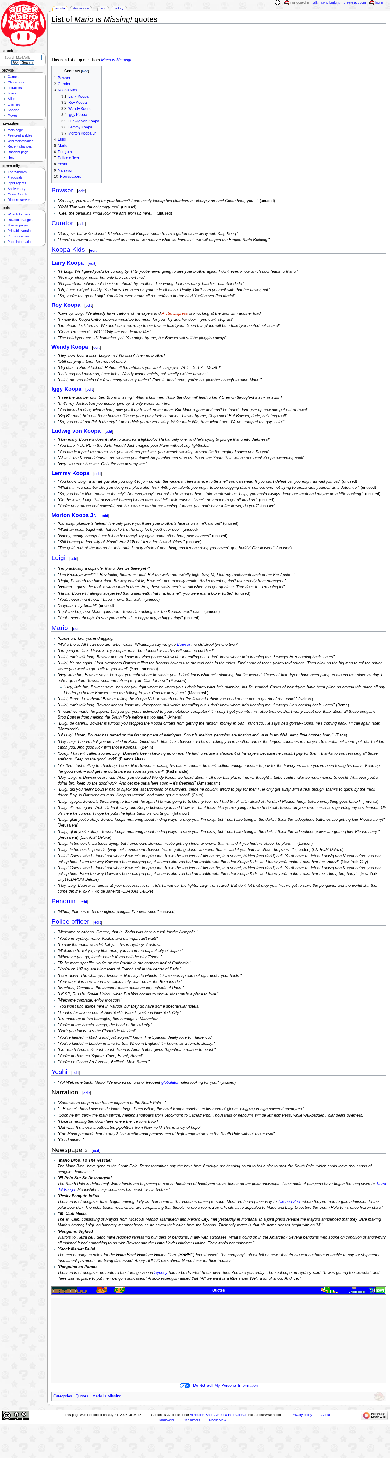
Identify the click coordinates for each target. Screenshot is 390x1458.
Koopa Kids (68, 249)
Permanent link (19, 236)
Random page (18, 152)
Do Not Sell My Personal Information (225, 1385)
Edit (103, 8)
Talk (315, 2)
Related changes (20, 220)
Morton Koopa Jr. (74, 515)
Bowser (62, 190)
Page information (20, 241)
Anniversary (17, 189)
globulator (170, 1082)
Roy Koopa (65, 305)
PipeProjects (17, 183)
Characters (16, 82)
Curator (62, 222)
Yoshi (59, 1071)
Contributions (330, 2)
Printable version (20, 231)
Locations (15, 87)
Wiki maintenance (21, 141)
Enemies (14, 104)
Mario (59, 627)
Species (14, 110)
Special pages (18, 225)
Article (60, 8)
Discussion (81, 8)
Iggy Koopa (66, 389)
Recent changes (20, 146)
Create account (355, 2)
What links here (19, 214)
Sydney (161, 1273)
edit (81, 191)
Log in (379, 2)
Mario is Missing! (116, 60)
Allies (11, 98)
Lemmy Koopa (70, 473)
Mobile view (217, 1420)
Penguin (63, 900)
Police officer (70, 921)
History (119, 8)
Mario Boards (17, 194)
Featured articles (20, 135)
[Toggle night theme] (277, 3)
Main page (15, 130)
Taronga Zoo (289, 1202)
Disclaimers (191, 1420)
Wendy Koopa (69, 347)
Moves (13, 115)
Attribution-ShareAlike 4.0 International (218, 1415)
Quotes (218, 1290)
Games (13, 77)
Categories (62, 1396)
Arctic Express (175, 313)
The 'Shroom (17, 172)
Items (12, 93)
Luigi (58, 557)
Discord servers (20, 199)
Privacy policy (302, 1415)
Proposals (15, 177)
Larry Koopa (67, 263)
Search (7, 51)
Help (11, 157)
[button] (377, 1290)
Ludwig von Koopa (76, 431)
